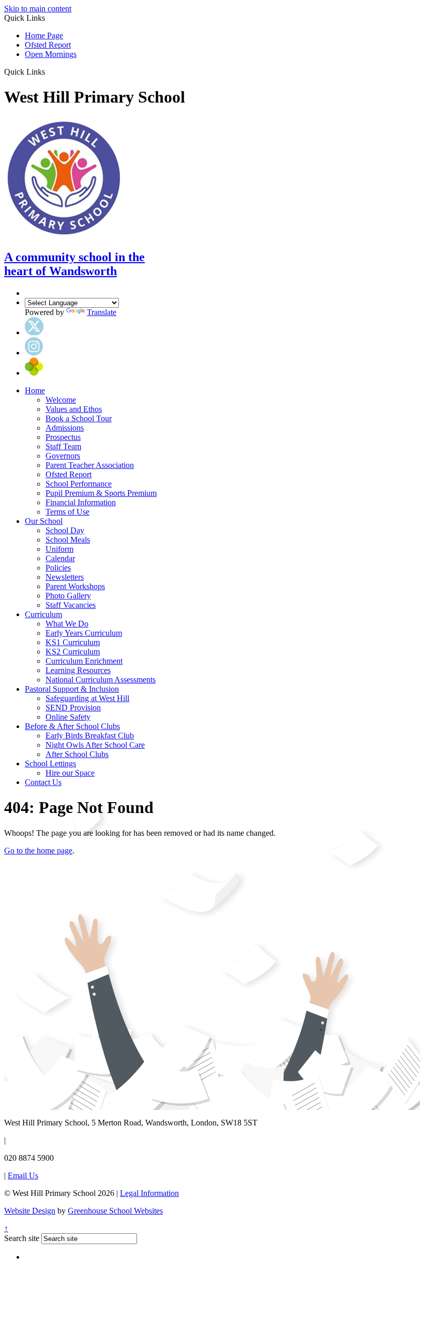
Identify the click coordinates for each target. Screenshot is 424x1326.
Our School (44, 521)
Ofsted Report (48, 44)
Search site (21, 1238)
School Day (65, 530)
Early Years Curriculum (84, 633)
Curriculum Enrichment (84, 661)
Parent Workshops (75, 586)
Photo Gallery (68, 595)
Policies (58, 567)
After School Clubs (77, 754)
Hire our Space (70, 772)
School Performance (79, 483)
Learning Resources (78, 670)
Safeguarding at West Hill (87, 698)
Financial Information (81, 502)
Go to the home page (38, 850)
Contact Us (43, 782)
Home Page (44, 35)
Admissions (65, 427)
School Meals (68, 539)
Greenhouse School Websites (115, 1210)
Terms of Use (67, 511)
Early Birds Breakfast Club (90, 735)
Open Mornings (51, 54)
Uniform (59, 549)
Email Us (23, 1175)
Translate (101, 312)
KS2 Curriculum (73, 651)
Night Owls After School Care (95, 744)
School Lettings (50, 763)
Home (35, 390)
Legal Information (149, 1193)
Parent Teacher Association (90, 465)
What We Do (67, 623)
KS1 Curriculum (73, 642)
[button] (49, 71)
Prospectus (63, 437)
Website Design (29, 1210)
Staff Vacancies (71, 605)
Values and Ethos (74, 409)
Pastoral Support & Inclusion (72, 689)
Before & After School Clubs (72, 726)
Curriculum (43, 614)
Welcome (61, 399)
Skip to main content (37, 8)
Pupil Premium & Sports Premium (101, 493)
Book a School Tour (79, 418)
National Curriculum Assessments (101, 679)
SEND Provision (73, 707)
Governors (63, 455)
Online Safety (68, 716)
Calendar (60, 558)
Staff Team (63, 446)
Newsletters (65, 577)
